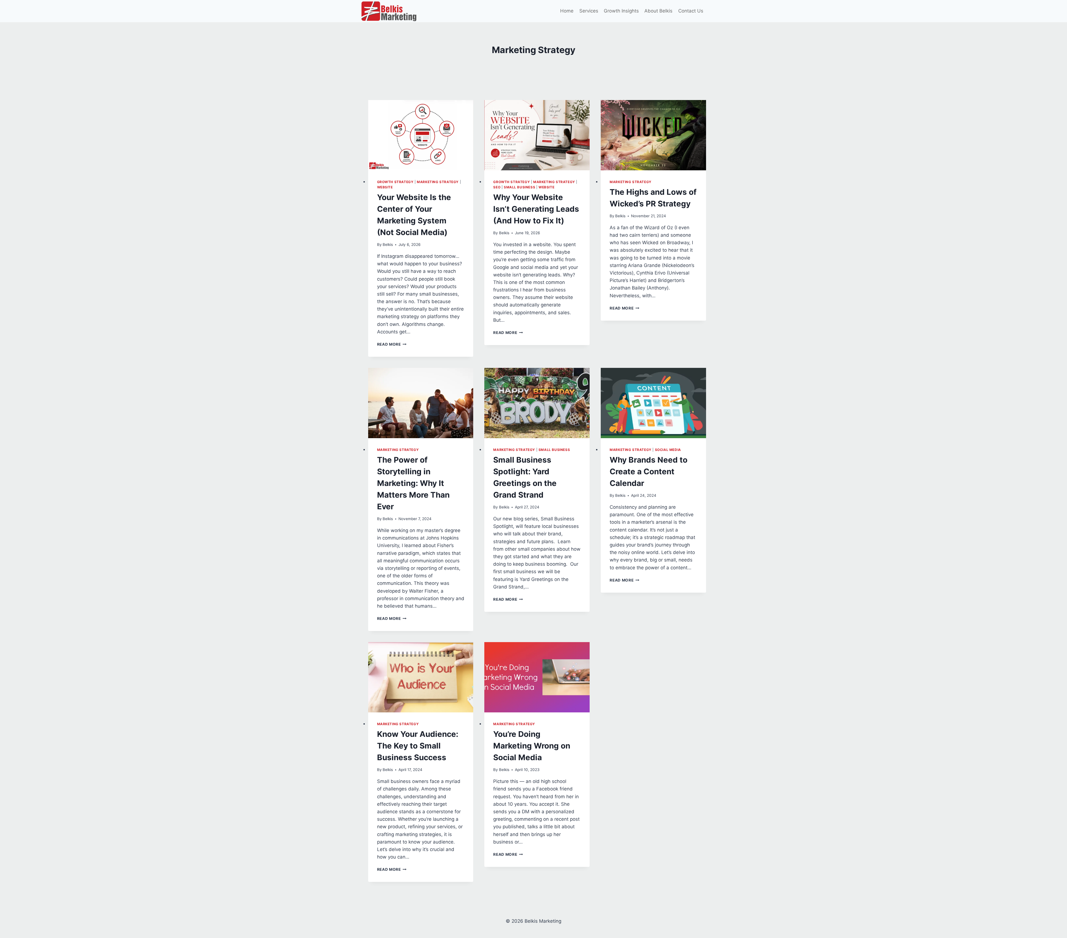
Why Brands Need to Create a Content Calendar (648, 471)
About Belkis (658, 11)
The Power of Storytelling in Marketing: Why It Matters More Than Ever (413, 483)
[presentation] (420, 135)
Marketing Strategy (438, 182)
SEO (496, 187)
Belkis (388, 244)
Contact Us (690, 11)
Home (567, 11)
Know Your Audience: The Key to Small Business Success (417, 745)
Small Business (519, 187)
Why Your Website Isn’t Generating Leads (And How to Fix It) (536, 209)
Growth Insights (621, 11)
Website (385, 187)
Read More (392, 344)
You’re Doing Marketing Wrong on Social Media (531, 745)
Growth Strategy (395, 182)
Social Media (668, 450)
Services (588, 11)
